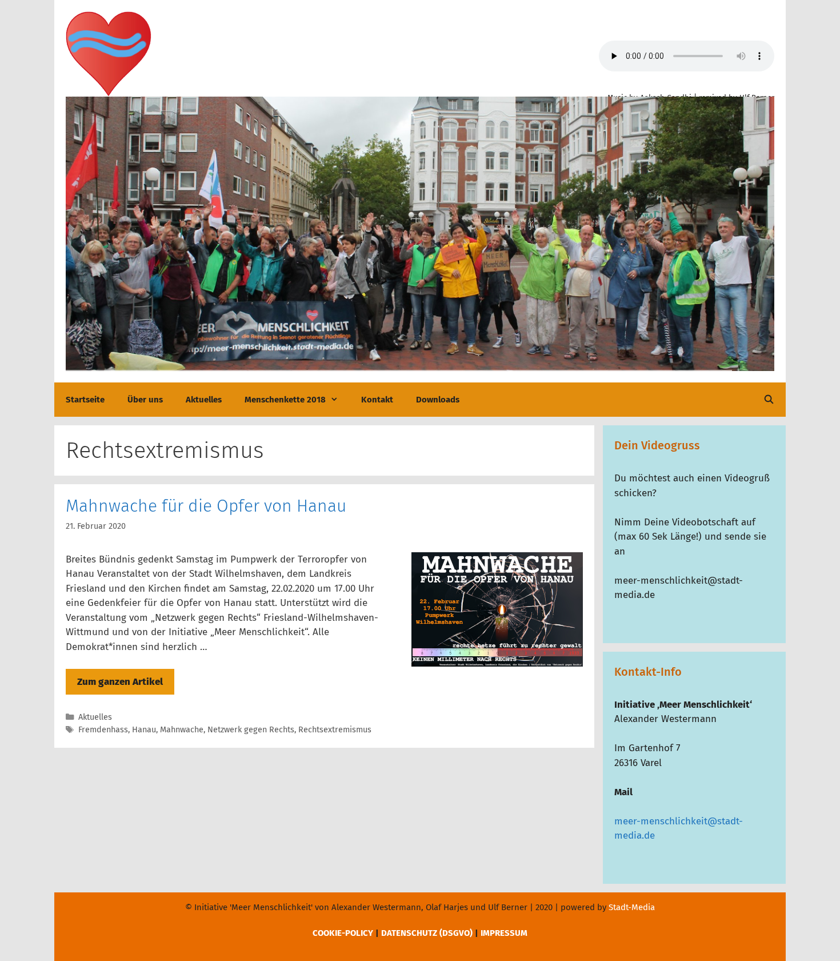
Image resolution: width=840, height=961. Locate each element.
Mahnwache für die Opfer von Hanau (206, 506)
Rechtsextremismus (334, 729)
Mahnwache (181, 729)
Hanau (144, 729)
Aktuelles (204, 399)
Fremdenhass (103, 729)
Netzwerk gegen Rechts (250, 729)
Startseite (85, 399)
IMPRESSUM (504, 933)
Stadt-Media (632, 907)
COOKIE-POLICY (343, 933)
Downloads (437, 399)
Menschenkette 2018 (285, 399)
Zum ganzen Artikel (120, 682)
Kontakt (377, 399)
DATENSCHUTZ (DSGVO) (427, 933)
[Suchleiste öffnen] (769, 399)
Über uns (145, 399)
